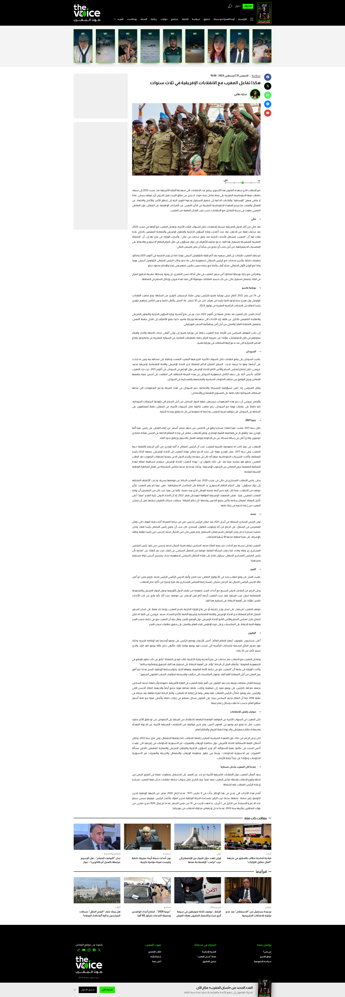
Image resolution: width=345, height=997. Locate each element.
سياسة (196, 19)
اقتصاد (185, 19)
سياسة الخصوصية (262, 961)
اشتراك (248, 6)
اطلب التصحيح (154, 952)
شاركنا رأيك (155, 956)
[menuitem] (242, 19)
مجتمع (174, 19)
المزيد (120, 19)
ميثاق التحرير (265, 956)
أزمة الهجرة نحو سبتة (223, 19)
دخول (237, 6)
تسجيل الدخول (88, 989)
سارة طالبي (240, 94)
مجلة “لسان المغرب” (206, 956)
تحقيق (206, 19)
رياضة (154, 19)
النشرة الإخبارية (209, 952)
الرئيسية (242, 19)
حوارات (163, 19)
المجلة (144, 19)
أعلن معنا (156, 961)
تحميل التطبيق (209, 961)
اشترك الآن (107, 989)
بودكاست (132, 19)
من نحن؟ (267, 952)
